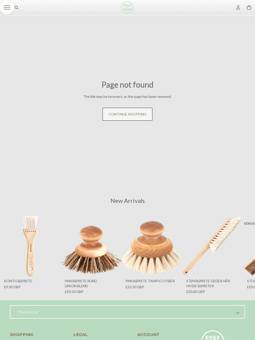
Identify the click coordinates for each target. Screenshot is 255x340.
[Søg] (16, 7)
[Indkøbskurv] (249, 7)
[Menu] (7, 7)
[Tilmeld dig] (237, 313)
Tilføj (57, 269)
